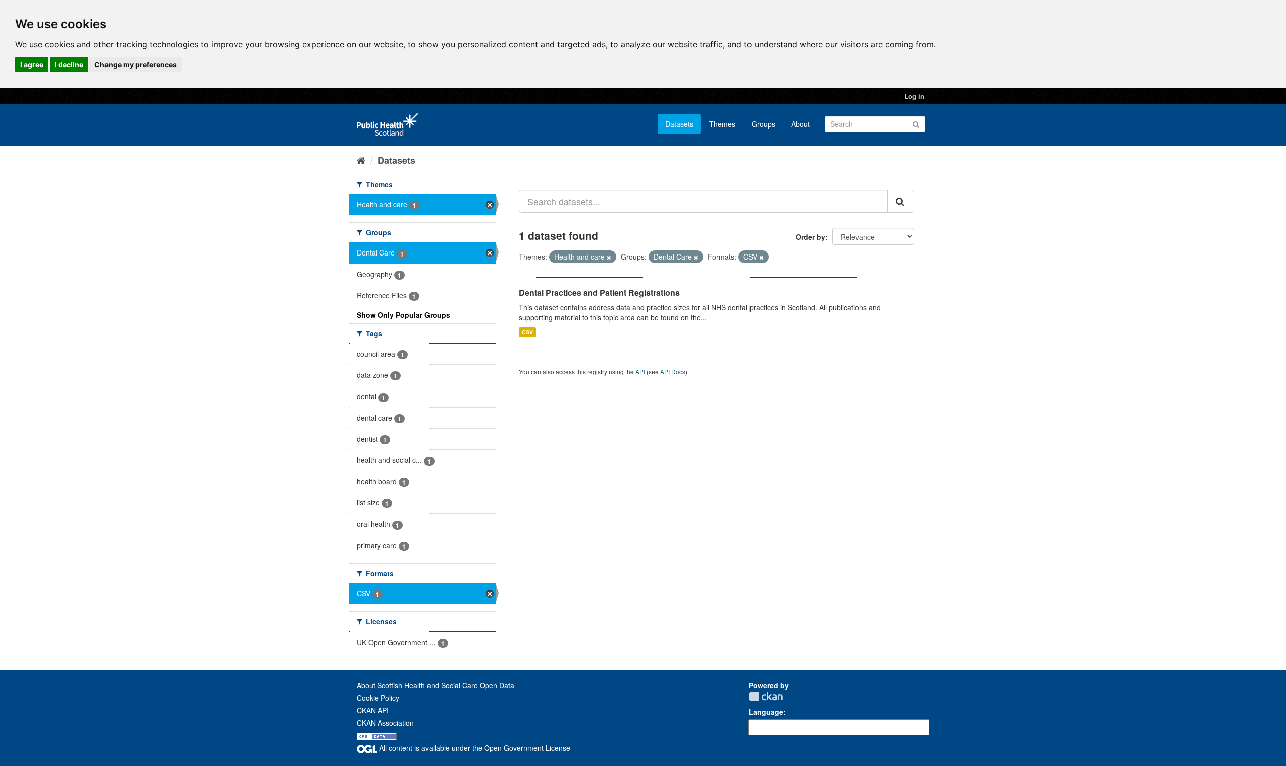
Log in (914, 96)
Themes (722, 124)
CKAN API (373, 710)
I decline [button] (69, 64)
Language (765, 712)
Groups (763, 124)
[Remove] (609, 257)
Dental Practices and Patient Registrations (599, 292)
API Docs (672, 371)
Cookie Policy (378, 698)
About (800, 124)
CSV (527, 332)
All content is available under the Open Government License (473, 748)
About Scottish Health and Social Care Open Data (435, 685)
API (640, 371)
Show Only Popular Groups (403, 315)
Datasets (679, 124)
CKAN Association (385, 723)
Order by (810, 237)
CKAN (765, 696)
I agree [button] (31, 64)
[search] (900, 201)
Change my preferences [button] (135, 64)
